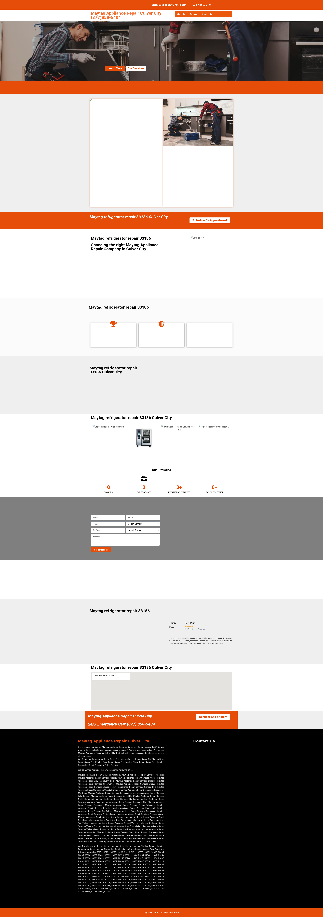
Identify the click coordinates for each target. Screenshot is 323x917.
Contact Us (207, 14)
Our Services (135, 68)
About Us (181, 14)
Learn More (115, 68)
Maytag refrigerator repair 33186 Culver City (129, 216)
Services (193, 14)
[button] (168, 634)
